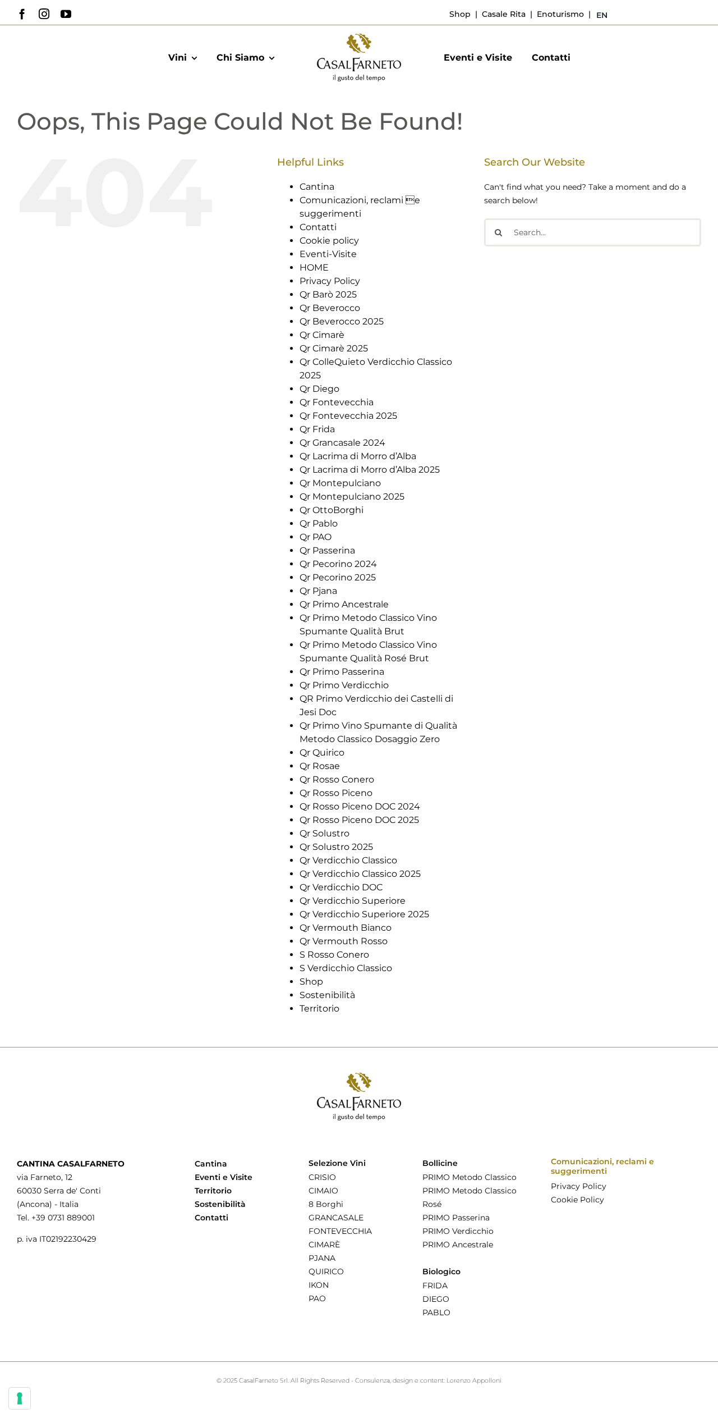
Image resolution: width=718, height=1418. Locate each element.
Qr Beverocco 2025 (342, 321)
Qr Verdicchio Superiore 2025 (364, 914)
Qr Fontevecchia (337, 402)
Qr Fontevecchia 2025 (348, 415)
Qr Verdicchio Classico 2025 (360, 873)
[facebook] (22, 13)
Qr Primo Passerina (342, 671)
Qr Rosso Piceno (336, 793)
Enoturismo (559, 14)
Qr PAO (316, 537)
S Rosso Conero (334, 954)
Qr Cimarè (322, 335)
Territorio (319, 1008)
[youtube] (66, 13)
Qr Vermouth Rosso (344, 941)
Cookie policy (329, 240)
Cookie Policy (577, 1200)
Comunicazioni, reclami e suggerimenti (602, 1166)
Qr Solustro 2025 (336, 846)
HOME (314, 267)
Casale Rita (503, 14)
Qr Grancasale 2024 (342, 442)
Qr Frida (317, 429)
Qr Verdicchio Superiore (353, 900)
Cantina (317, 186)
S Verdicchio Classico (346, 968)
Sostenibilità (327, 995)
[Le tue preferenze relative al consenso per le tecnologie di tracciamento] (19, 1398)
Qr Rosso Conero (337, 779)
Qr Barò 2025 (328, 294)
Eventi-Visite (328, 254)
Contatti (318, 227)
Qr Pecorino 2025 (338, 577)
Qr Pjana (318, 591)
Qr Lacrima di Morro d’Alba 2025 (370, 469)
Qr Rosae (320, 766)
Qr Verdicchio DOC (341, 887)
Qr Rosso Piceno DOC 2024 (360, 806)
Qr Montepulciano (340, 483)
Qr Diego (319, 388)
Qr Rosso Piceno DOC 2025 (359, 820)
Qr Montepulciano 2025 (352, 496)
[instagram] (44, 13)
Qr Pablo (319, 523)
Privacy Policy (330, 281)
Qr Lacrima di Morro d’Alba (358, 456)
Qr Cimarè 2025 (334, 348)
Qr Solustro (324, 833)
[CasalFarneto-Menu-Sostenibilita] (359, 38)
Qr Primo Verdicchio (344, 685)
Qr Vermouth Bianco (346, 927)
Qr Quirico (322, 752)
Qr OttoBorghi (331, 510)
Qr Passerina (327, 550)
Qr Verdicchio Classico (348, 860)
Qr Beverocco (330, 308)
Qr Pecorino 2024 (338, 564)
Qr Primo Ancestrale (344, 604)
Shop (460, 14)
